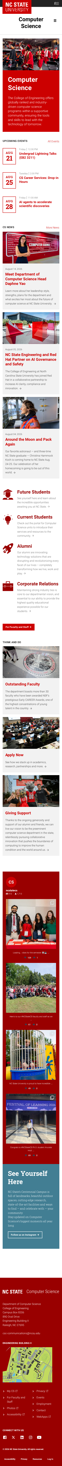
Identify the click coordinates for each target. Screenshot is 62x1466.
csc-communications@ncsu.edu (21, 1333)
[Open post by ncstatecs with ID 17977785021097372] (31, 988)
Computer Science (31, 22)
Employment (44, 1403)
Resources (37, 1459)
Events (40, 1397)
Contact (41, 1410)
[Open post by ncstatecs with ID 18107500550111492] (31, 924)
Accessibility (9, 1459)
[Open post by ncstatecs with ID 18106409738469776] (31, 1055)
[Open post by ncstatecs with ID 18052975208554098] (31, 1119)
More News (52, 227)
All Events (53, 141)
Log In (50, 1459)
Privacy (24, 1459)
